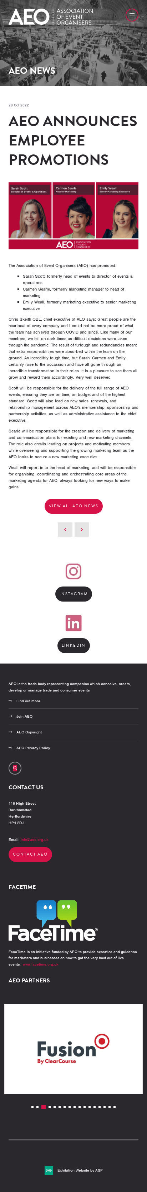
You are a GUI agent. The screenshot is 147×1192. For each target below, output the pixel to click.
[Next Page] (82, 529)
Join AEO (24, 716)
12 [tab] (89, 1107)
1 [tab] (32, 1107)
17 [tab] (114, 1107)
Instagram (74, 594)
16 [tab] (109, 1107)
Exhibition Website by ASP (80, 1170)
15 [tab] (104, 1107)
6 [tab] (60, 1107)
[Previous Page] (65, 529)
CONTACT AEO (30, 854)
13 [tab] (94, 1107)
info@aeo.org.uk (35, 839)
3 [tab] (43, 1107)
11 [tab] (84, 1107)
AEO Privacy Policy (33, 747)
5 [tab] (55, 1107)
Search (15, 768)
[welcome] (51, 23)
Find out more (28, 700)
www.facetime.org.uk (41, 964)
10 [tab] (79, 1107)
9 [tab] (75, 1107)
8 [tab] (70, 1107)
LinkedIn (74, 645)
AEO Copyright (29, 731)
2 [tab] (37, 1107)
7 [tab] (65, 1107)
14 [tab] (99, 1107)
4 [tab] (50, 1107)
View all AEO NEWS (73, 506)
